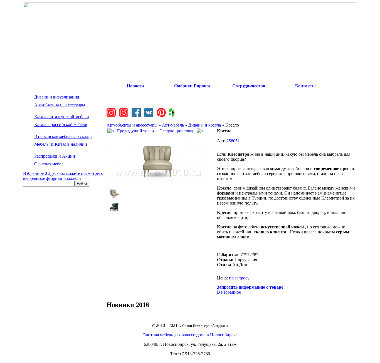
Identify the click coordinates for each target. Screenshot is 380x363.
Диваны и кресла (204, 125)
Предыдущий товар (135, 130)
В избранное (229, 292)
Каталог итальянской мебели (61, 116)
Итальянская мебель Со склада (63, 136)
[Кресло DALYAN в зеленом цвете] (114, 212)
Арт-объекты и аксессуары (59, 104)
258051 (233, 140)
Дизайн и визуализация (56, 97)
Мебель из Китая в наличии (60, 144)
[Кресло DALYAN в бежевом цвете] (157, 184)
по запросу (239, 278)
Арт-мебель (173, 125)
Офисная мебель (49, 164)
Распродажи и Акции (54, 156)
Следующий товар (176, 130)
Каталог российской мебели (60, 124)
